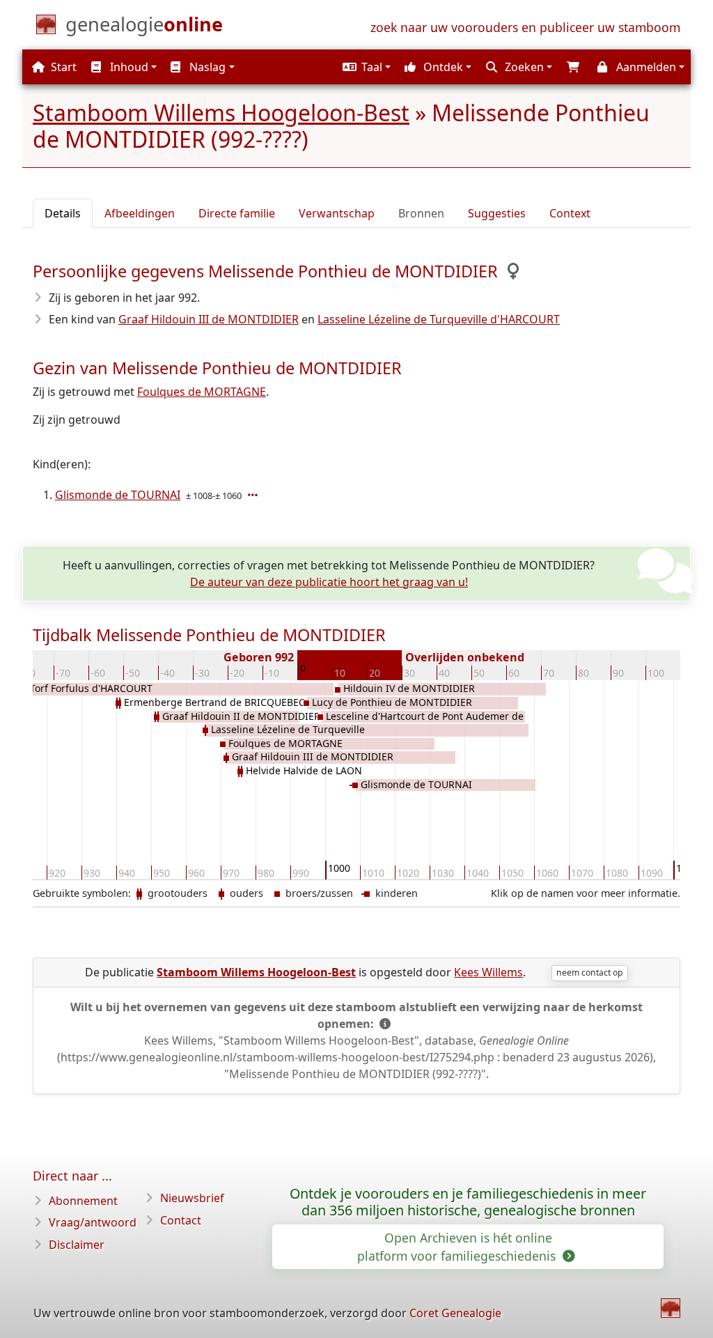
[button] (365, 67)
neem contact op (589, 972)
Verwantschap (337, 213)
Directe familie (236, 213)
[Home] (670, 1308)
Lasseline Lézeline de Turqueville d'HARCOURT (439, 319)
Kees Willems (488, 972)
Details (63, 213)
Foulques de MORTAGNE (201, 391)
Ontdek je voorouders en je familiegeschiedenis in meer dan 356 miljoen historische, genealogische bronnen (468, 1202)
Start (62, 67)
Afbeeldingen (139, 213)
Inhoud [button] (127, 67)
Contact (180, 1220)
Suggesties (497, 213)
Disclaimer (76, 1244)
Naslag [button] (206, 67)
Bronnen (421, 213)
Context (569, 213)
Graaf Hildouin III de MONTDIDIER (208, 319)
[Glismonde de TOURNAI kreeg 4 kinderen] (254, 494)
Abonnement (83, 1200)
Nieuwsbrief (192, 1198)
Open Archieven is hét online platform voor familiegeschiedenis (458, 1246)
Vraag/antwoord (92, 1222)
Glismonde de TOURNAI (117, 494)
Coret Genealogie (455, 1313)
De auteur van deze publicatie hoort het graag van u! (329, 582)
